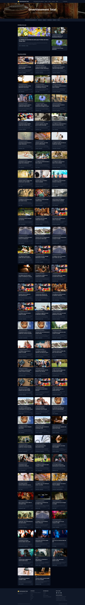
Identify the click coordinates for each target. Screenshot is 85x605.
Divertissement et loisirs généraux (39, 1)
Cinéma (57, 1)
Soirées (49, 1)
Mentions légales (45, 595)
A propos (44, 592)
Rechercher (65, 1)
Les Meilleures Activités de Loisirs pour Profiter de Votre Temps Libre (61, 596)
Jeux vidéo (53, 1)
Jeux (31, 599)
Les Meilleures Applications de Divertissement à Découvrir (60, 597)
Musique (46, 1)
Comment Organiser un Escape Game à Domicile (61, 600)
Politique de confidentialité (47, 596)
